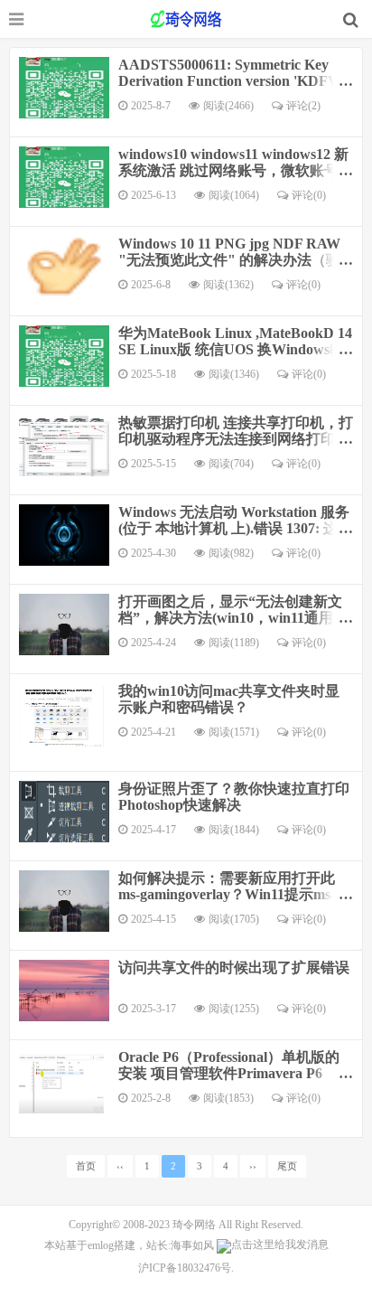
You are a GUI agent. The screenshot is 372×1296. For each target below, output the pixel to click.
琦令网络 (194, 1224)
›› (252, 1166)
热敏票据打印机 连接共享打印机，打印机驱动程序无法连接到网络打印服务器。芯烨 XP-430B (235, 439)
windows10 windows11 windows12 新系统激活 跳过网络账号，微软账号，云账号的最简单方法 (235, 170)
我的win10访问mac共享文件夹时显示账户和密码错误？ (228, 699)
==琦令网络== (186, 19)
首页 (86, 1166)
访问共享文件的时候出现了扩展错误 (233, 967)
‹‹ (120, 1166)
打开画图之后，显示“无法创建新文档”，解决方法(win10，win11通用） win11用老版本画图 (233, 618)
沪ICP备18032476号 (184, 1268)
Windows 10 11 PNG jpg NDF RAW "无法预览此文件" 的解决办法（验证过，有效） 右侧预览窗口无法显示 (235, 260)
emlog (101, 1245)
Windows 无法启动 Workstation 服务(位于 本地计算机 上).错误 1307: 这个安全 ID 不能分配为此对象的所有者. (235, 528)
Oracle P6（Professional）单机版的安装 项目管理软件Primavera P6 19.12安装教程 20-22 (228, 1073)
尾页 (287, 1166)
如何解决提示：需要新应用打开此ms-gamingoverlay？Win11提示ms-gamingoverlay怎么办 (226, 894)
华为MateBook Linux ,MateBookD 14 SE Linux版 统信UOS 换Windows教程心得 (235, 349)
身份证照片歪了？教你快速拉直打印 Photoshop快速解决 (233, 796)
